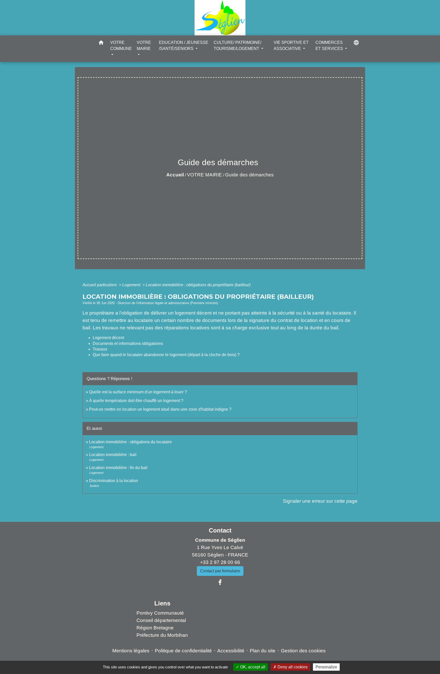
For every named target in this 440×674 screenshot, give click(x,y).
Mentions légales (130, 650)
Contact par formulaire (220, 571)
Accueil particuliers (100, 285)
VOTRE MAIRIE (204, 174)
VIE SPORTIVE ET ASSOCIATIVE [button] (291, 45)
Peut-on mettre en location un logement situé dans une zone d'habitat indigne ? (160, 409)
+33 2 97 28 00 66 (220, 562)
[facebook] (220, 582)
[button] (101, 43)
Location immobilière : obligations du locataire (130, 442)
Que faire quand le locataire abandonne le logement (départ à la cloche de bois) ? (166, 355)
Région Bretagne (155, 627)
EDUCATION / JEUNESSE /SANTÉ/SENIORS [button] (183, 45)
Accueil (175, 174)
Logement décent (108, 337)
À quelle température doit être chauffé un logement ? (136, 400)
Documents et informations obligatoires (128, 343)
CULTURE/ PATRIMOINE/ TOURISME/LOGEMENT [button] (237, 45)
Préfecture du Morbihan (162, 635)
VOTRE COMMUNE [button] (121, 45)
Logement (131, 285)
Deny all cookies (292, 667)
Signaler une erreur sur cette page (320, 501)
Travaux (100, 349)
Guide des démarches (249, 174)
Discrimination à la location (113, 480)
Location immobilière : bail (112, 454)
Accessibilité (230, 650)
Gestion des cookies (303, 650)
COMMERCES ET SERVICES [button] (329, 45)
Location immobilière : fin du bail (118, 467)
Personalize (326, 667)
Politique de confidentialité (183, 650)
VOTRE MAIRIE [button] (144, 45)
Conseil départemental (161, 620)
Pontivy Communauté (160, 613)
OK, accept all (252, 667)
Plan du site (263, 650)
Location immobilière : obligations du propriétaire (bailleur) (198, 285)
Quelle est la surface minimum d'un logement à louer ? (138, 392)
